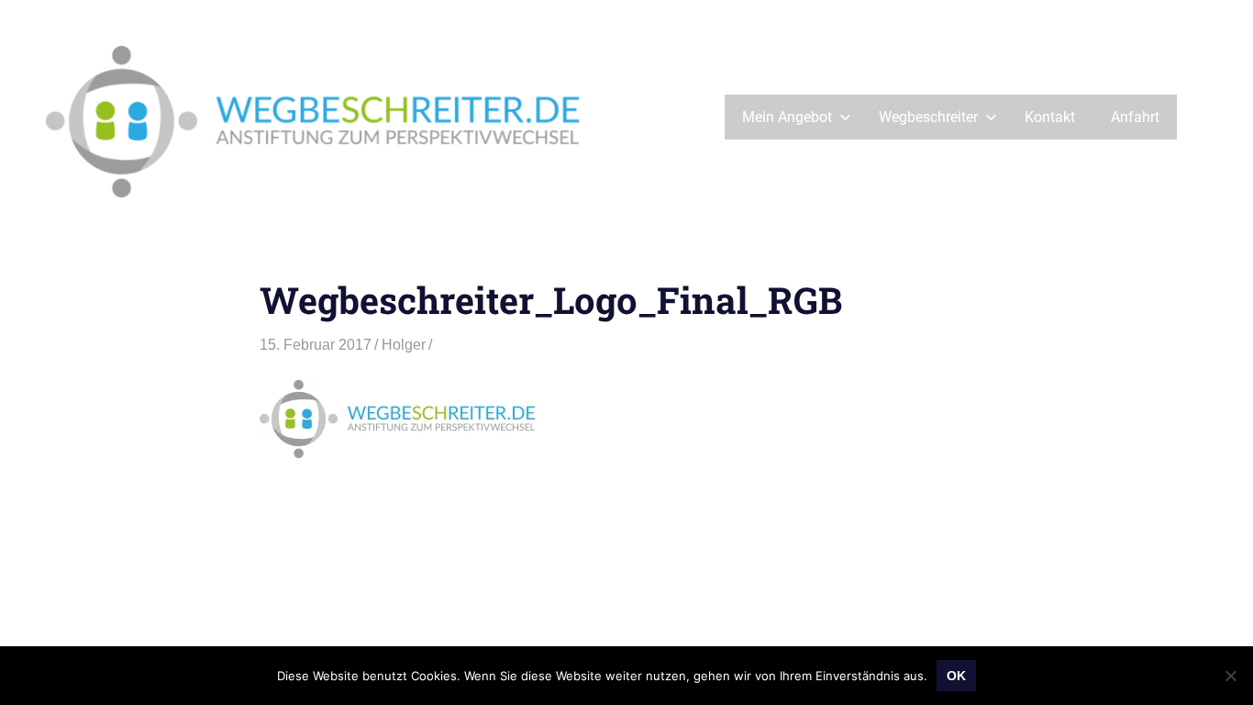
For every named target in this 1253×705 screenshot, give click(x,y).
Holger (404, 344)
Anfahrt (1135, 117)
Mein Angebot (787, 117)
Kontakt (1050, 117)
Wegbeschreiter (928, 117)
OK (956, 675)
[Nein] (1230, 675)
